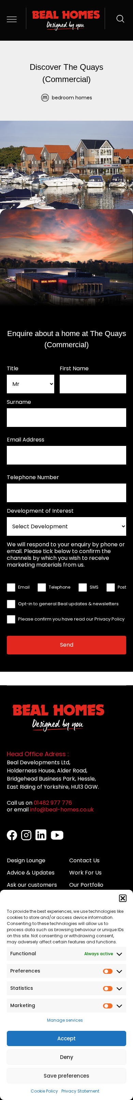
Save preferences (66, 1075)
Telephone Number (33, 477)
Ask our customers (32, 885)
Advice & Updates (31, 873)
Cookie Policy (44, 1091)
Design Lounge (26, 860)
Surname (19, 402)
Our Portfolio (86, 885)
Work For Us (85, 873)
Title (12, 368)
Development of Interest (40, 511)
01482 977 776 (53, 803)
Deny (66, 1057)
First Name (74, 368)
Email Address (25, 439)
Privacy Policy (109, 619)
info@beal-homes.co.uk (62, 809)
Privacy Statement (80, 1091)
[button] (122, 898)
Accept (66, 1038)
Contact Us (84, 860)
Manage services (65, 1020)
